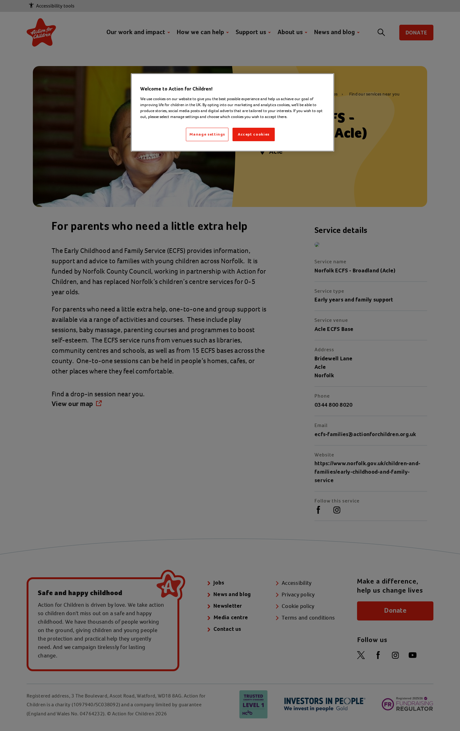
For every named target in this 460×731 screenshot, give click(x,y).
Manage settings (207, 134)
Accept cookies (253, 134)
